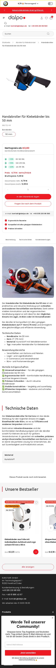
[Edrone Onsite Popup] (28, 334)
